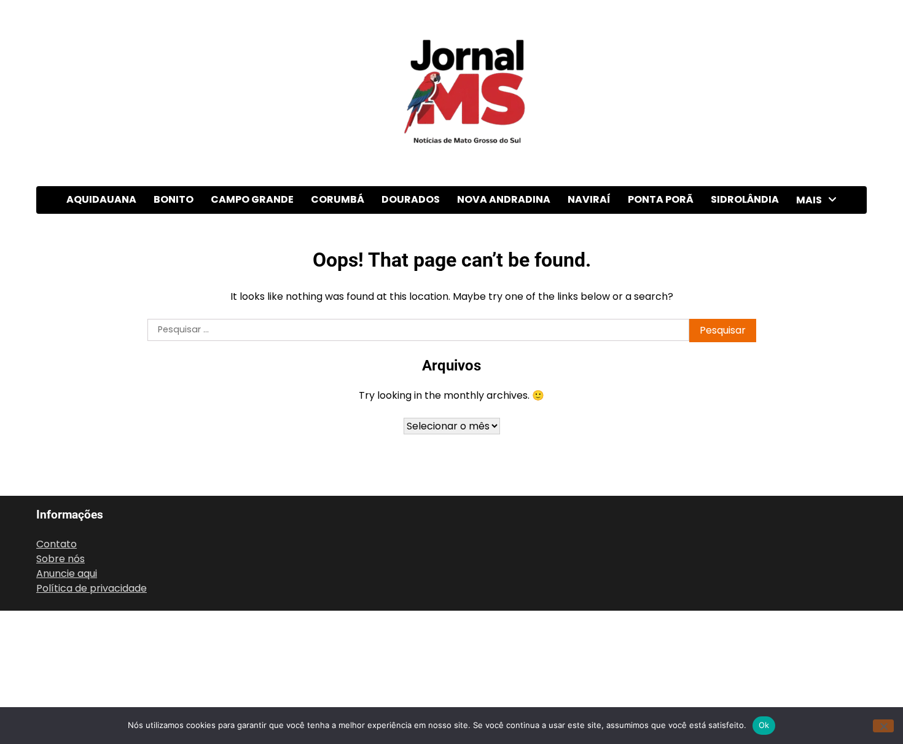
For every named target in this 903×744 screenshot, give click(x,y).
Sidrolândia (745, 199)
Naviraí (589, 199)
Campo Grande (252, 199)
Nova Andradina (503, 199)
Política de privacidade (91, 588)
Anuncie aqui (66, 573)
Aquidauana (101, 199)
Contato (56, 544)
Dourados (410, 199)
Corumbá (337, 199)
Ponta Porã (661, 199)
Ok (764, 725)
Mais (809, 200)
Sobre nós (60, 559)
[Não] (883, 725)
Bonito (174, 199)
